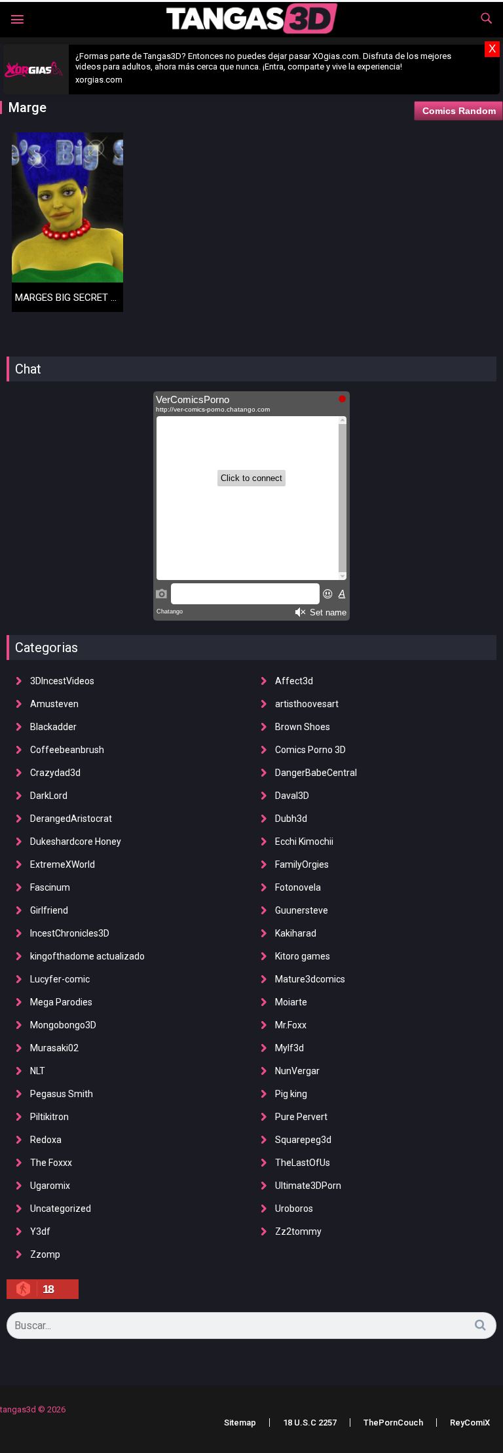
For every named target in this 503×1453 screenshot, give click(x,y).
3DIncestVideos (62, 681)
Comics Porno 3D (310, 750)
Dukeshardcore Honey (75, 841)
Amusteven (54, 704)
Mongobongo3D (63, 1025)
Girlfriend (49, 910)
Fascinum (50, 887)
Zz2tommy (298, 1231)
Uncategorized (60, 1208)
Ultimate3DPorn (308, 1185)
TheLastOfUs (302, 1162)
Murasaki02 (54, 1048)
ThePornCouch (393, 1422)
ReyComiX (470, 1422)
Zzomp (45, 1254)
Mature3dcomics (310, 979)
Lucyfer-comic (60, 979)
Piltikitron (49, 1117)
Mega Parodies (61, 1002)
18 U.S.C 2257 (310, 1422)
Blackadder (53, 727)
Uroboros (294, 1208)
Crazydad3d (55, 772)
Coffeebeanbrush (67, 750)
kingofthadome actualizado (87, 956)
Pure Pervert (301, 1117)
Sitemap (240, 1422)
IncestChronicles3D (69, 933)
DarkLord (48, 795)
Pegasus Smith (61, 1094)
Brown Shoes (302, 727)
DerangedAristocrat (71, 818)
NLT (37, 1071)
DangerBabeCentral (316, 772)
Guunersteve (301, 910)
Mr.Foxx (291, 1025)
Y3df (40, 1231)
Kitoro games (302, 956)
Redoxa (46, 1139)
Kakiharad (295, 933)
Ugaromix (50, 1185)
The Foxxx (51, 1162)
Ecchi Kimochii (304, 841)
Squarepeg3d (303, 1139)
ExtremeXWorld (62, 864)
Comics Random (459, 111)
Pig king (291, 1094)
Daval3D (292, 795)
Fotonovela (298, 887)
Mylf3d (289, 1048)
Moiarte (291, 1002)
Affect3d (294, 681)
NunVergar (297, 1071)
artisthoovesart (307, 704)
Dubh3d (291, 818)
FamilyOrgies (302, 864)
